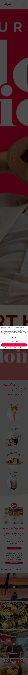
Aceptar (14, 345)
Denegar (14, 337)
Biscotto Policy (8, 347)
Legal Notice (20, 347)
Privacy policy (14, 347)
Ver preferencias (14, 341)
